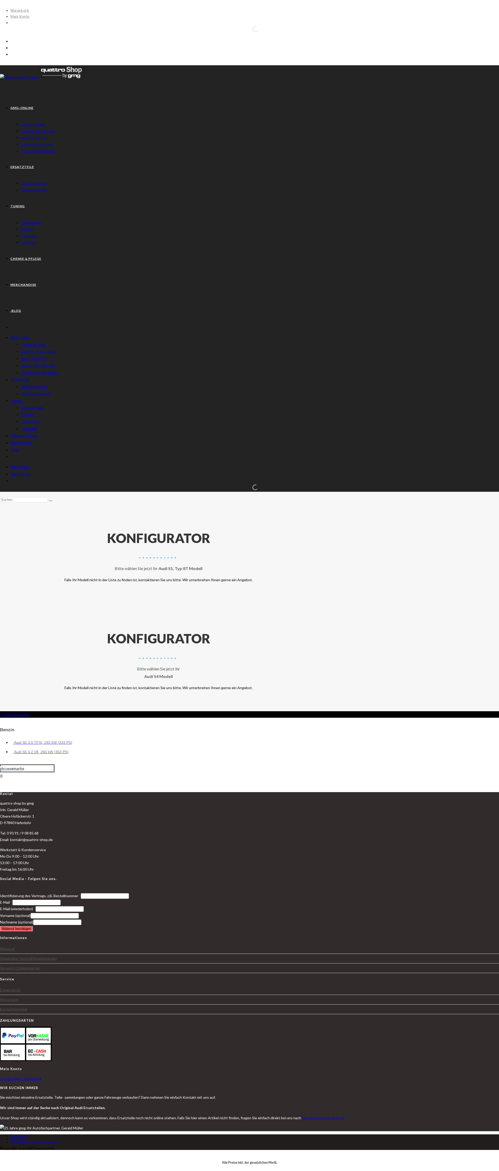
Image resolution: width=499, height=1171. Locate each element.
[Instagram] (9, 888)
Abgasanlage (32, 407)
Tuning (16, 400)
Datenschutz (10, 990)
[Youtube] (15, 888)
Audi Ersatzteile (34, 386)
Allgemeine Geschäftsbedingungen (28, 958)
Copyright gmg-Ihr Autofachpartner (34, 1142)
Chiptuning (30, 421)
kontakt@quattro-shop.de (323, 1118)
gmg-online (20, 337)
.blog (14, 449)
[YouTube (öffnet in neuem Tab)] (11, 54)
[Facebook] (3, 888)
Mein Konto (20, 16)
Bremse (27, 414)
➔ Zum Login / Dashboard (20, 1078)
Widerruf (7, 949)
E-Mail (6, 902)
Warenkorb (19, 10)
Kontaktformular (14, 1009)
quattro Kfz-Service (38, 365)
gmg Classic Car (34, 358)
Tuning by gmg (33, 344)
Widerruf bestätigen (16, 929)
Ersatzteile (19, 379)
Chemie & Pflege (24, 435)
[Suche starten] (50, 500)
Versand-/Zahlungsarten (20, 968)
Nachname (16, 922)
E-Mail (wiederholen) (18, 909)
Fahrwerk (29, 428)
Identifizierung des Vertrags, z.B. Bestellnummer (40, 896)
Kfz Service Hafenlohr (40, 372)
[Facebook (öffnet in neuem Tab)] (11, 41)
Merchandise (21, 442)
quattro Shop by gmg (39, 351)
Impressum (9, 1000)
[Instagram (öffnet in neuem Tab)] (11, 48)
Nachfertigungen (35, 393)
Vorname (15, 915)
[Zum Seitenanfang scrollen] (1, 1153)
